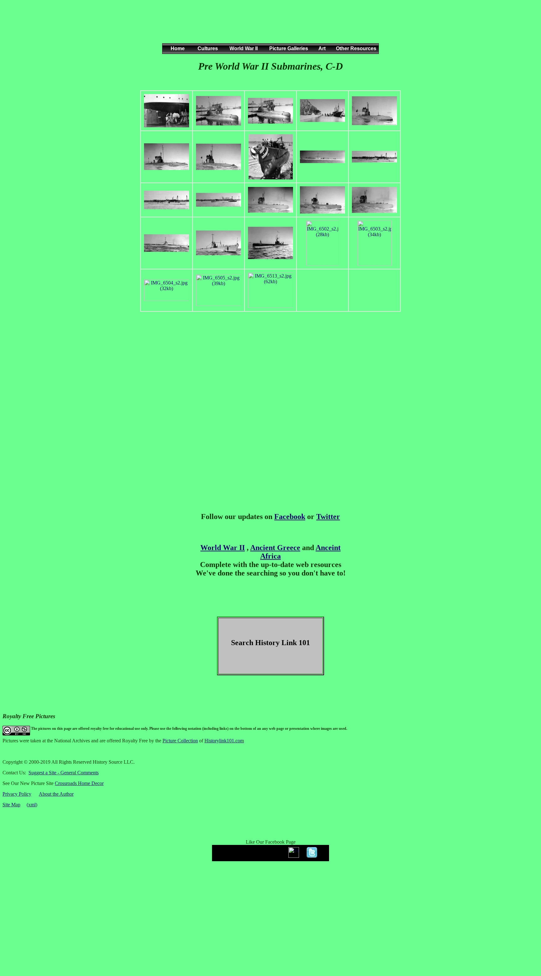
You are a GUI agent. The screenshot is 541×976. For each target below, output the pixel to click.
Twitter (328, 516)
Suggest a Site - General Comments (63, 772)
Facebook (289, 516)
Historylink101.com (224, 740)
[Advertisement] (269, 28)
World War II (222, 548)
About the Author (56, 794)
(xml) (32, 804)
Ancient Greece (275, 548)
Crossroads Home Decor (79, 783)
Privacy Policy (17, 794)
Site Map (11, 804)
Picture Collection (180, 740)
